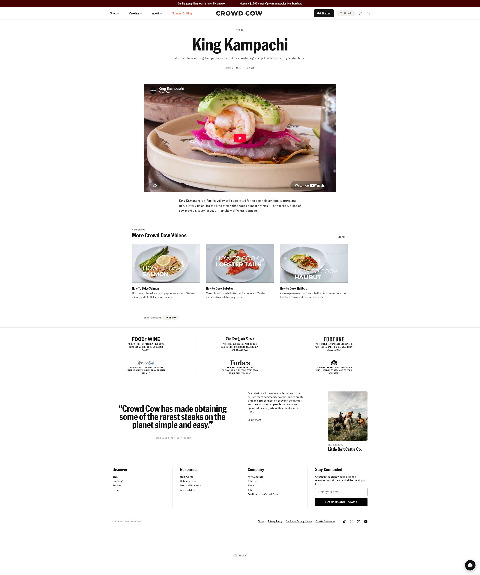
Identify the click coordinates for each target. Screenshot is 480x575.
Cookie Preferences (325, 521)
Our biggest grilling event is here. (195, 3)
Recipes (117, 485)
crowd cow (170, 317)
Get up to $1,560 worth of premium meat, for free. (271, 3)
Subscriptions (188, 481)
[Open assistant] (470, 565)
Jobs (250, 490)
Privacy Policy (275, 521)
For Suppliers (255, 476)
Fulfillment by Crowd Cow (263, 494)
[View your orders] (368, 13)
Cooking (117, 481)
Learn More (254, 419)
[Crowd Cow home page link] (239, 13)
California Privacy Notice (299, 521)
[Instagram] (351, 521)
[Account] (360, 13)
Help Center (187, 476)
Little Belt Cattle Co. (345, 449)
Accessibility (187, 490)
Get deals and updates (341, 502)
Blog (115, 476)
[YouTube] (366, 521)
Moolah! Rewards (190, 485)
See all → (343, 237)
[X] (358, 521)
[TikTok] (344, 521)
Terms (261, 521)
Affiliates (253, 481)
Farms (116, 490)
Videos (240, 30)
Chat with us (240, 555)
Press (251, 485)
